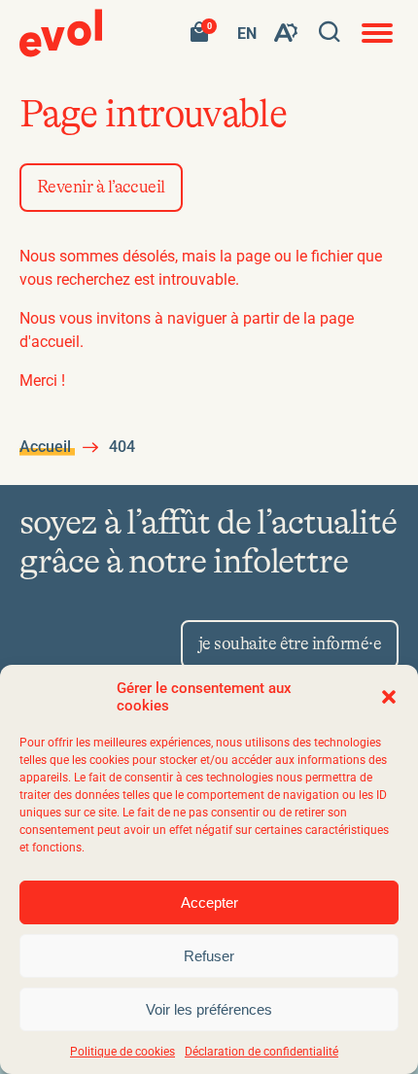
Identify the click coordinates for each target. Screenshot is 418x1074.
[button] (389, 697)
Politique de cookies (122, 1051)
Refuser (209, 956)
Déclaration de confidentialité (261, 1051)
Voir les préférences (209, 1009)
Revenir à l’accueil (101, 187)
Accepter (209, 902)
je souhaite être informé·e (289, 644)
